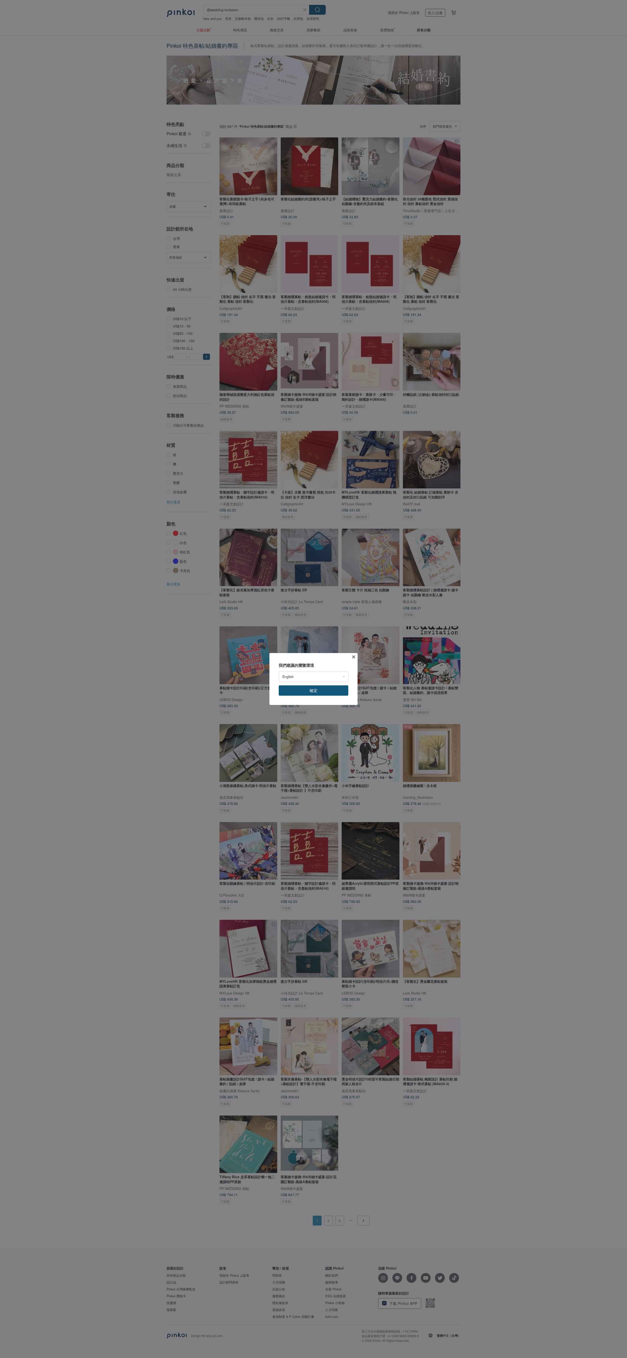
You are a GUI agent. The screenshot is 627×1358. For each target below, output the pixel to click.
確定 (313, 690)
